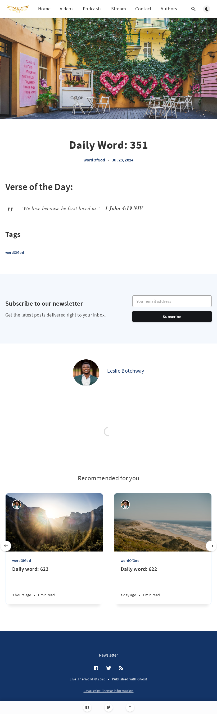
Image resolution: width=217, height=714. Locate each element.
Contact (143, 9)
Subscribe (172, 316)
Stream (118, 9)
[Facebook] (87, 707)
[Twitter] (109, 707)
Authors (169, 9)
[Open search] (193, 9)
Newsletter (108, 655)
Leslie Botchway (125, 370)
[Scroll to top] (130, 707)
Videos (67, 9)
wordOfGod (94, 159)
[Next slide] (211, 546)
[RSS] (121, 668)
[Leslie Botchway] (86, 372)
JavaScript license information (109, 690)
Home (44, 9)
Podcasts (92, 9)
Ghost (142, 679)
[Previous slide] (6, 546)
